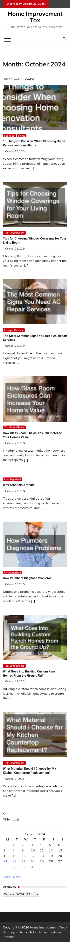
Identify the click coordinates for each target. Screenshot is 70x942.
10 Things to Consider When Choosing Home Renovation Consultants (34, 143)
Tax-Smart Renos (14, 232)
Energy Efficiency (13, 330)
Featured (9, 135)
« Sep (7, 877)
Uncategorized (12, 479)
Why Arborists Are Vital (19, 485)
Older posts (11, 819)
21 (5, 861)
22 (15, 861)
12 (51, 850)
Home (21, 135)
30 (24, 867)
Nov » (17, 877)
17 (33, 856)
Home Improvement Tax (35, 17)
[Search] (64, 39)
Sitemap (9, 932)
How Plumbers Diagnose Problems (27, 578)
